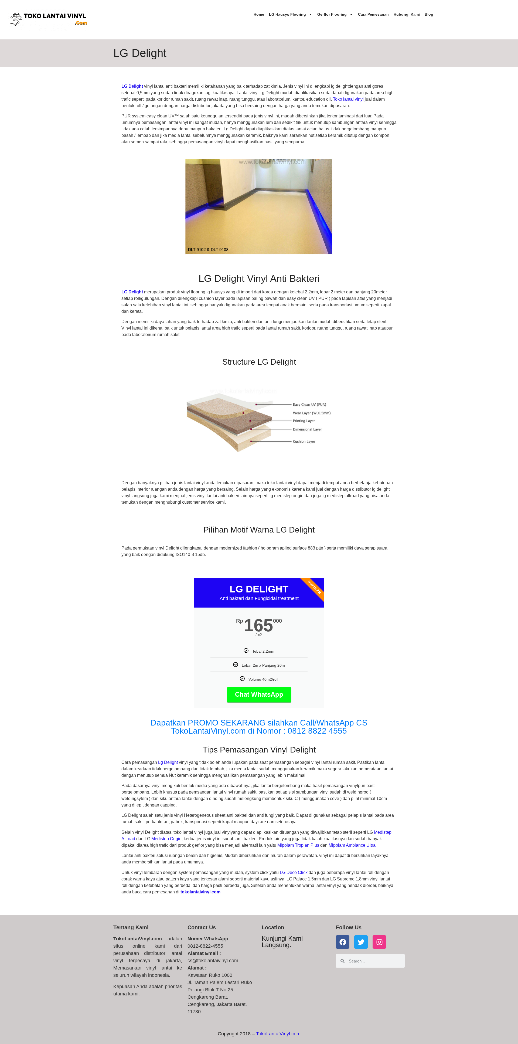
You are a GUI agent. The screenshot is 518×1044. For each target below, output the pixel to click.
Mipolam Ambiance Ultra (352, 845)
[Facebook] (342, 942)
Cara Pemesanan (373, 14)
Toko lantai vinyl (348, 99)
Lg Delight (168, 762)
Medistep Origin (166, 838)
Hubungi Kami (407, 14)
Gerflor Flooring (332, 14)
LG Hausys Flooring (287, 14)
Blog (429, 14)
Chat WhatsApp (259, 694)
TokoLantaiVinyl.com (278, 1033)
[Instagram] (379, 942)
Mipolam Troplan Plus (298, 845)
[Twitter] (361, 942)
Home (259, 14)
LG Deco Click (294, 872)
